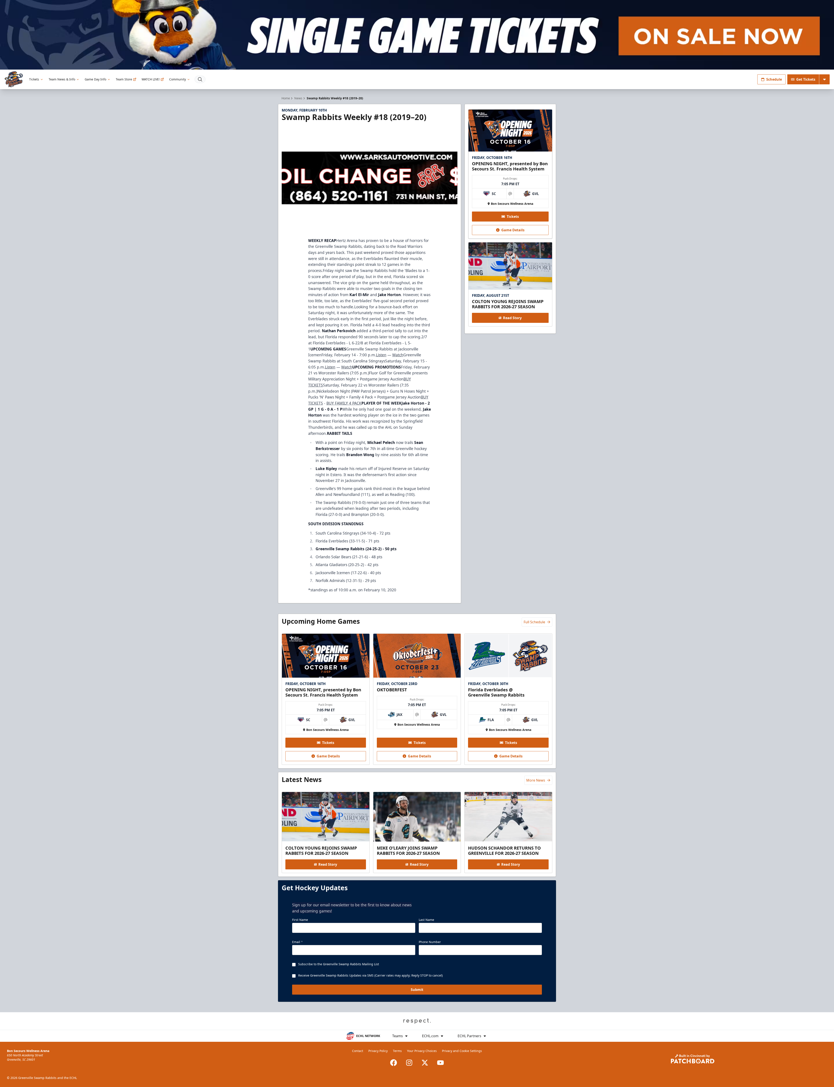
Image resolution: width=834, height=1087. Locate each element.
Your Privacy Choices (422, 1051)
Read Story (512, 317)
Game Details (513, 230)
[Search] (200, 79)
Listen (381, 354)
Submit (417, 989)
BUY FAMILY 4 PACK (343, 403)
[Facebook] (393, 1063)
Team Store (124, 79)
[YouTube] (440, 1063)
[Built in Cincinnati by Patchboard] (692, 1059)
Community (177, 79)
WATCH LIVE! (151, 79)
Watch (397, 354)
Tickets (34, 79)
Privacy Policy (378, 1051)
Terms (397, 1051)
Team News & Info (62, 79)
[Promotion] (417, 35)
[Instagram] (409, 1063)
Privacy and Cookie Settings (462, 1051)
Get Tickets (805, 79)
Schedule (774, 79)
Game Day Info (95, 79)
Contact (357, 1051)
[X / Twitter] (425, 1063)
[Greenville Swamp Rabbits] (13, 79)
